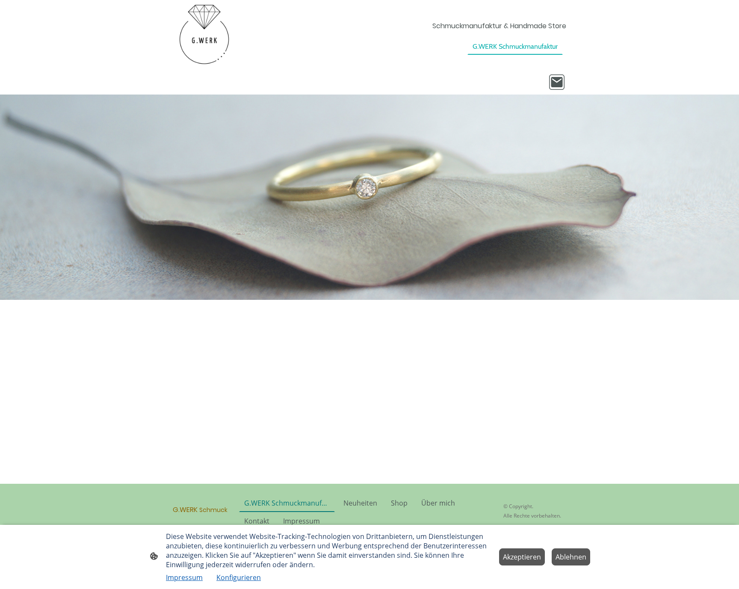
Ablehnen (571, 557)
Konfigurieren (238, 577)
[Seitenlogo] (204, 34)
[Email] (557, 82)
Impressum (184, 577)
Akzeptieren (522, 557)
